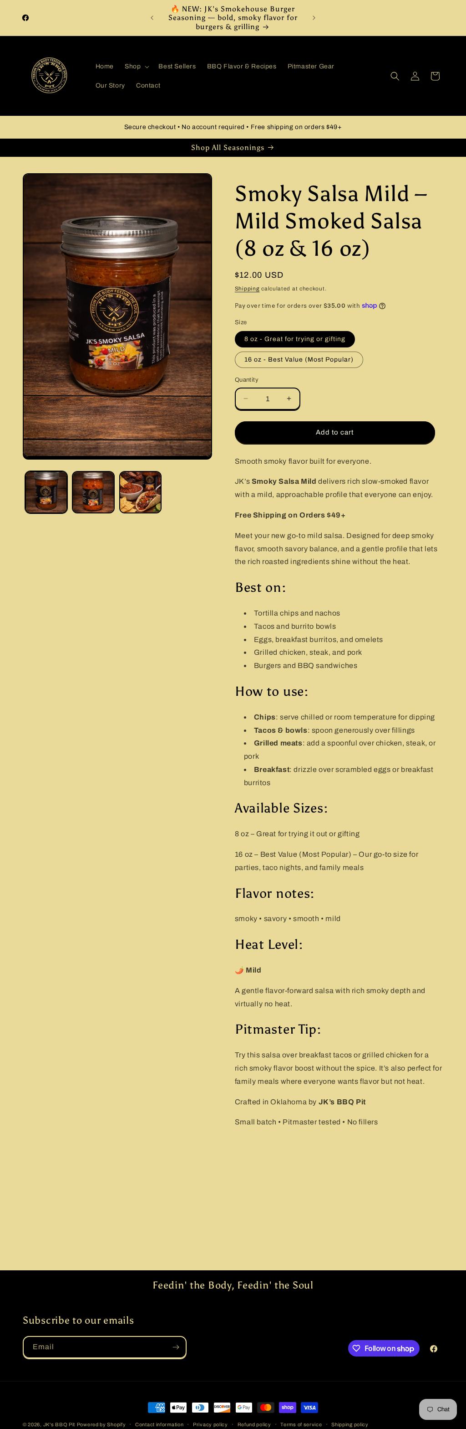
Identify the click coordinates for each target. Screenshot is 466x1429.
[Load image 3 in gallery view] (140, 492)
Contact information (159, 1424)
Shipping (247, 288)
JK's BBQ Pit (59, 1424)
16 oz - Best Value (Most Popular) (299, 359)
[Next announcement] (314, 17)
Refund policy (254, 1424)
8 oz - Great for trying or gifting (294, 339)
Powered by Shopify (101, 1424)
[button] (136, 66)
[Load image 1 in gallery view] (46, 492)
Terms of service (301, 1424)
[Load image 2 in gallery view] (93, 492)
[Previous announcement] (152, 17)
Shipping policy (350, 1424)
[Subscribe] (176, 1347)
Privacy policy (210, 1424)
